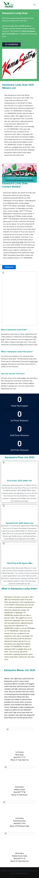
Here (24, 378)
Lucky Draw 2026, (17, 242)
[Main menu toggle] (34, 4)
